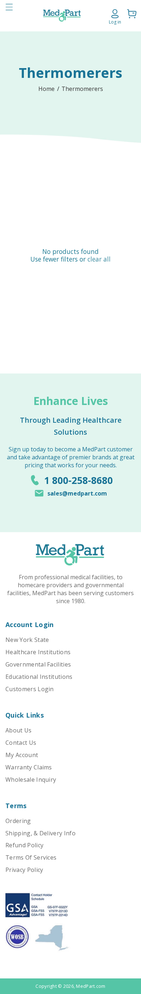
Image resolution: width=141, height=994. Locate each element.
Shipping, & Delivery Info (40, 833)
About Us (18, 730)
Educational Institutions (39, 677)
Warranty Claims (28, 767)
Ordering (18, 821)
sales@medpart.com (77, 493)
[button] (9, 15)
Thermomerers (82, 89)
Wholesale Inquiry (30, 780)
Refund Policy (24, 845)
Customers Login (29, 689)
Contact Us (20, 743)
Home (46, 89)
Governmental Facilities (38, 664)
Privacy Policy (24, 870)
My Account (21, 755)
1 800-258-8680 (78, 480)
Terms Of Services (30, 857)
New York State (27, 640)
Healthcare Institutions (37, 652)
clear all (99, 259)
